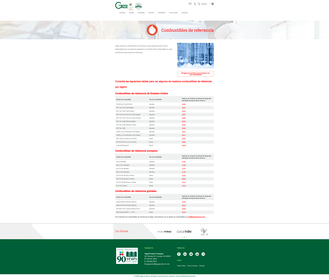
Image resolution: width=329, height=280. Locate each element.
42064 (184, 121)
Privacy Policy (181, 266)
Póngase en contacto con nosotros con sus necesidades (195, 73)
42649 (184, 138)
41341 (184, 168)
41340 (184, 165)
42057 (184, 114)
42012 (184, 131)
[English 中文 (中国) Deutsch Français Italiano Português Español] (205, 5)
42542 (184, 205)
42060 (184, 118)
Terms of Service (192, 266)
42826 (184, 145)
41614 (184, 182)
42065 (184, 125)
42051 (184, 107)
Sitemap (201, 266)
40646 (184, 179)
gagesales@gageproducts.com (158, 264)
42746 (184, 212)
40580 (184, 104)
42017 (184, 135)
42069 (184, 128)
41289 (184, 161)
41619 (184, 185)
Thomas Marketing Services (185, 276)
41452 (184, 175)
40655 (184, 142)
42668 (184, 208)
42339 (184, 202)
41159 (184, 172)
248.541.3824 (152, 259)
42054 (184, 111)
